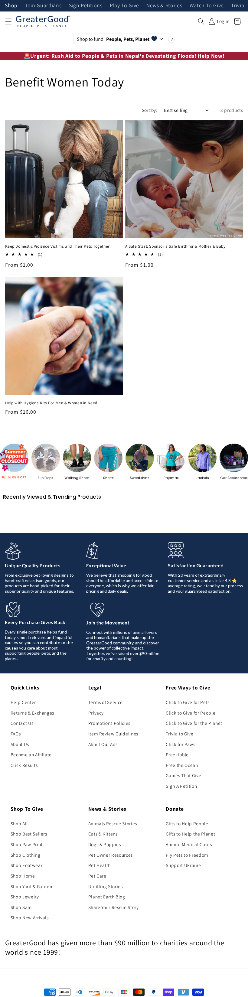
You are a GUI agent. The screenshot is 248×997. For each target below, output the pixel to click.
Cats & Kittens (103, 834)
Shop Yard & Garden (31, 886)
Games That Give (183, 775)
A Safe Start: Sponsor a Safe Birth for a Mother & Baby (175, 246)
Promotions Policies (109, 723)
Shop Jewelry (25, 897)
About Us (20, 744)
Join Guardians (43, 6)
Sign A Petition (181, 786)
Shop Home (23, 876)
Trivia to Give (179, 734)
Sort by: (150, 110)
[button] (8, 21)
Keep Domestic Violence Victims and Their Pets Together (57, 246)
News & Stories (164, 6)
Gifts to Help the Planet (190, 834)
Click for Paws (180, 744)
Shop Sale (21, 907)
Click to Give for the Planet (194, 723)
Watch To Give (207, 6)
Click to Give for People (190, 713)
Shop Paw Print (27, 844)
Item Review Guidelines (113, 734)
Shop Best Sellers (29, 834)
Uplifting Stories (105, 886)
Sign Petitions (86, 6)
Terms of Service (105, 702)
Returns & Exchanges (32, 713)
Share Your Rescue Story (113, 907)
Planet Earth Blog (106, 897)
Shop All (19, 823)
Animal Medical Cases (189, 844)
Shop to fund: (113, 39)
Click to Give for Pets (188, 702)
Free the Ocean (182, 765)
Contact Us (22, 723)
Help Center (23, 702)
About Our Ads (103, 744)
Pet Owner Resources (110, 855)
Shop (11, 6)
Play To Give (124, 6)
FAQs (16, 734)
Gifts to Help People (187, 823)
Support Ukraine (183, 865)
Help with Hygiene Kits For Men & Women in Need (51, 403)
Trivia (237, 6)
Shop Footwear (27, 865)
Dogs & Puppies (104, 844)
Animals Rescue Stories (112, 823)
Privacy (96, 713)
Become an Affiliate (31, 754)
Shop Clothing (26, 855)
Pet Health (99, 865)
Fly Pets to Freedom (187, 855)
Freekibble (177, 754)
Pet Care (97, 876)
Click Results (24, 765)
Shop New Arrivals (30, 917)
